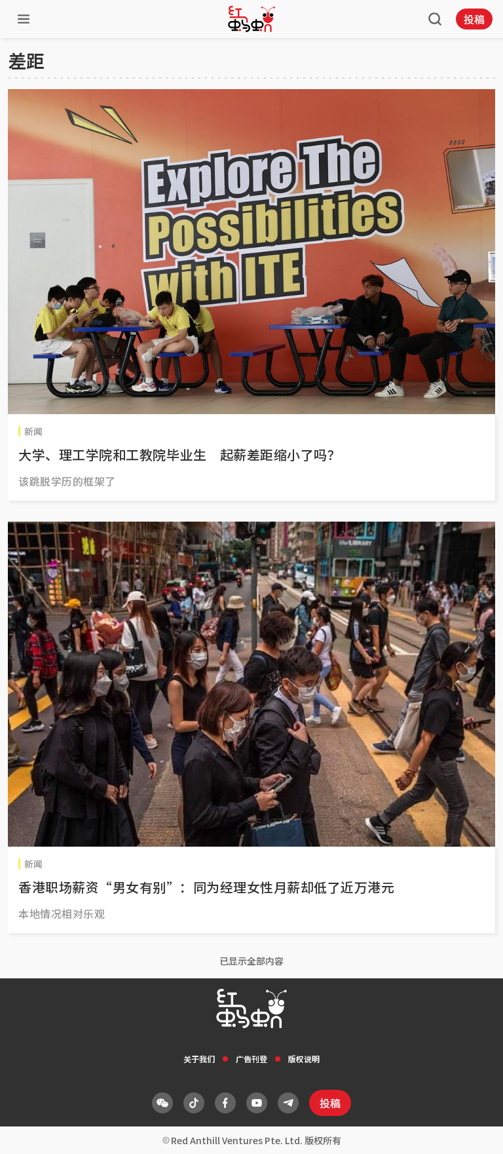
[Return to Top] (472, 1130)
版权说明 (304, 1058)
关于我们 (199, 1058)
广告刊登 (251, 1058)
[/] (251, 19)
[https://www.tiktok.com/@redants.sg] (193, 1102)
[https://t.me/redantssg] (288, 1102)
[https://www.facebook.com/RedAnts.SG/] (225, 1102)
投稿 (474, 19)
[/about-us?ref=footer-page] (162, 1102)
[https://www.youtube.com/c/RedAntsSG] (256, 1102)
